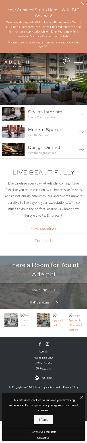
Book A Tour (40, 290)
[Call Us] (66, 60)
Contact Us (43, 438)
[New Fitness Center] (11, 320)
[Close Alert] (83, 5)
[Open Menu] (78, 61)
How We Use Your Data (43, 432)
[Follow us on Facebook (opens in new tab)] (40, 344)
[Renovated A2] (76, 322)
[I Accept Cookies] (81, 397)
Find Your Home (39, 302)
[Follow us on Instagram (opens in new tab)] (47, 344)
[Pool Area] (43, 320)
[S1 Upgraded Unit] (59, 320)
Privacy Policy (70, 387)
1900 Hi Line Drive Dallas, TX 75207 (43, 360)
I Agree (43, 419)
